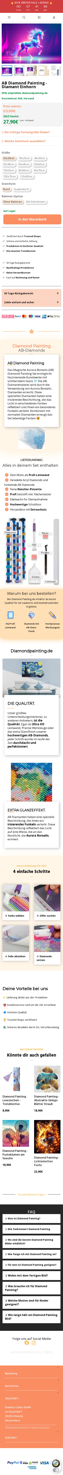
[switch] (56, 1470)
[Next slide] (56, 70)
